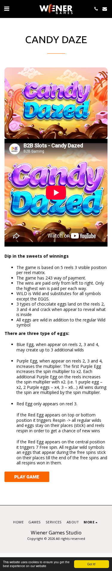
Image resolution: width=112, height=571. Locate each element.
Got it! (91, 564)
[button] (6, 8)
